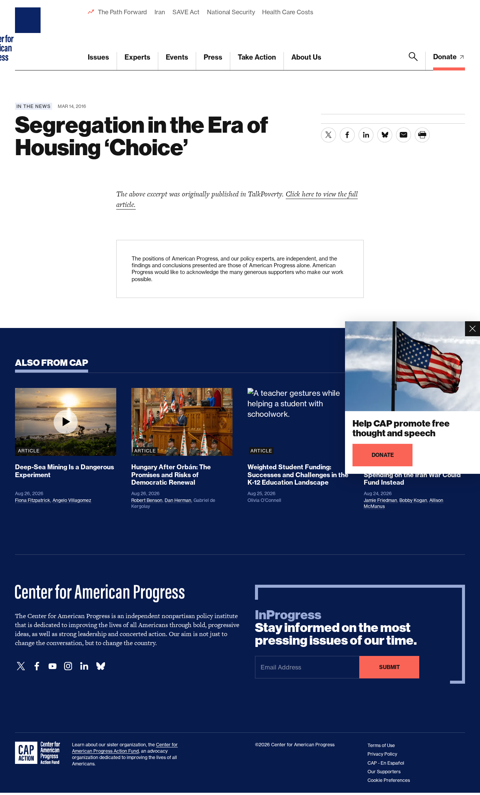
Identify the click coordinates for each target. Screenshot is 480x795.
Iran (159, 12)
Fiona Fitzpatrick (32, 500)
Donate (445, 56)
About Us (306, 57)
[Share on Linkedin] (366, 134)
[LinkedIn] (84, 666)
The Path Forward (122, 12)
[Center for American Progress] (29, 35)
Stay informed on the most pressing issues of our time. (336, 628)
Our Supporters (384, 771)
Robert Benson (146, 500)
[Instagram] (68, 666)
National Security (231, 12)
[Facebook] (37, 666)
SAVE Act (186, 12)
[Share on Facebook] (347, 134)
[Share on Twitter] (328, 134)
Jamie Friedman (380, 500)
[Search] (413, 61)
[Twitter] (21, 666)
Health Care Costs (287, 12)
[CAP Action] (39, 753)
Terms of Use (381, 745)
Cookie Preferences (389, 780)
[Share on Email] (403, 134)
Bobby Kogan (413, 500)
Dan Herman (178, 500)
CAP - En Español (386, 763)
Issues (98, 57)
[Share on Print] (422, 134)
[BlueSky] (100, 666)
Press (213, 57)
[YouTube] (52, 666)
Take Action (257, 57)
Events (177, 57)
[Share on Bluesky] (384, 134)
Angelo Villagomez (71, 500)
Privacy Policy (382, 754)
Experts (137, 57)
